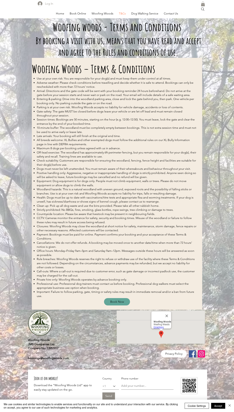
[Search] (203, 9)
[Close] (229, 405)
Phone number (129, 378)
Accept (218, 406)
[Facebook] (192, 353)
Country (107, 378)
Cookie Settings (197, 406)
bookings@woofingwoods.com (48, 358)
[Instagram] (201, 353)
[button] (203, 3)
